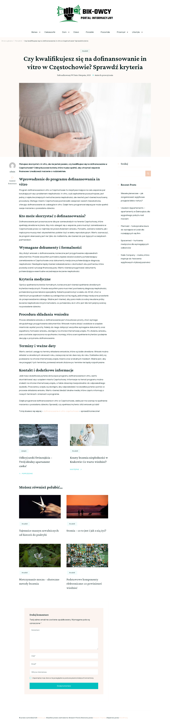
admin (12, 171)
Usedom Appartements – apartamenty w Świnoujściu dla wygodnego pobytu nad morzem (135, 213)
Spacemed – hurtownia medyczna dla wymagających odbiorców (135, 244)
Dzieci (76, 32)
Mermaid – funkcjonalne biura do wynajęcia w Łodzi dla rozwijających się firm (135, 229)
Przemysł (121, 32)
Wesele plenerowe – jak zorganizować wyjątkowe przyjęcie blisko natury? (133, 197)
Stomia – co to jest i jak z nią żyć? (86, 530)
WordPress (123, 718)
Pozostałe (105, 32)
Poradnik (90, 32)
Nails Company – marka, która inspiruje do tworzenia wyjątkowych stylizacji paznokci (135, 258)
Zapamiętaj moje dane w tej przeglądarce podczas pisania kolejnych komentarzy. (63, 678)
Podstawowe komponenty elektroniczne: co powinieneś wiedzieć (84, 584)
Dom (64, 32)
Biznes (34, 32)
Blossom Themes (99, 718)
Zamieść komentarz (13, 182)
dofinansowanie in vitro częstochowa (61, 411)
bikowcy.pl (41, 718)
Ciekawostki (49, 32)
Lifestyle (136, 32)
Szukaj (124, 163)
